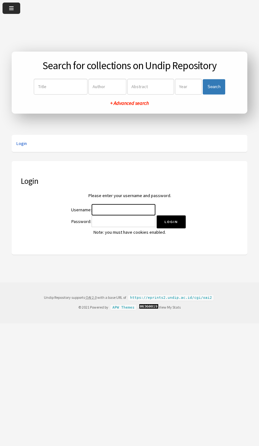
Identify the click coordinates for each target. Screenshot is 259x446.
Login (21, 143)
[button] (171, 221)
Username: (81, 210)
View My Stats (170, 307)
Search (214, 86)
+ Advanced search (129, 103)
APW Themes (123, 307)
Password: (81, 221)
